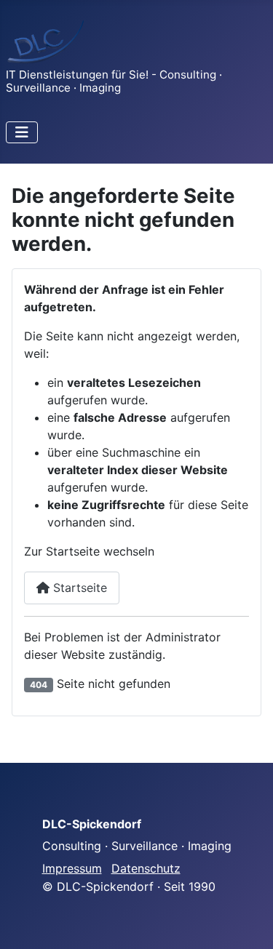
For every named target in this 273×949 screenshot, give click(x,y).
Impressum (72, 868)
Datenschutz (146, 868)
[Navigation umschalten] (22, 132)
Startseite (78, 587)
